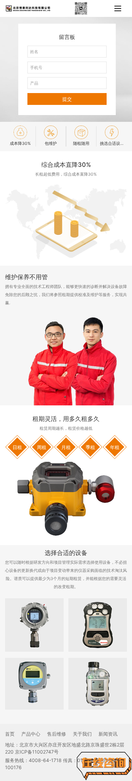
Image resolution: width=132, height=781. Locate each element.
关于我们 (82, 734)
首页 (10, 734)
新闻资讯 (107, 734)
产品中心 (30, 734)
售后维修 (56, 734)
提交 (67, 99)
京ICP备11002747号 (37, 752)
